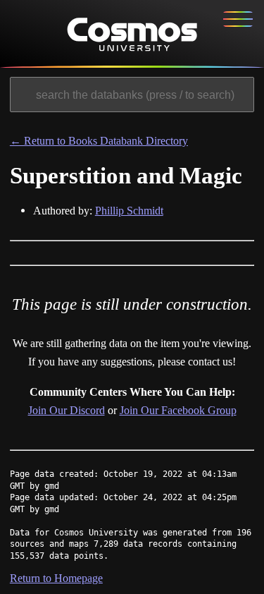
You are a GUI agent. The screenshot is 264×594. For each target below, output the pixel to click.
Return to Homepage (56, 578)
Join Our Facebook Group (178, 410)
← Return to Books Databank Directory (99, 140)
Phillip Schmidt (129, 210)
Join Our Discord (66, 410)
